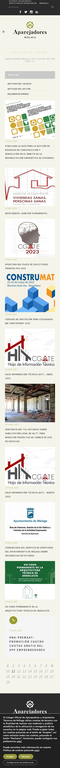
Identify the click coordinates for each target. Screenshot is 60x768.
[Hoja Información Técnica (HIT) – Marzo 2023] (30, 466)
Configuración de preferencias (20, 762)
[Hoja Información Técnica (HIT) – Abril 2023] (30, 348)
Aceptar (10, 756)
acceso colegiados (20, 1)
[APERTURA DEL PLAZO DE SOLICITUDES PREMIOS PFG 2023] (30, 238)
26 (46, 676)
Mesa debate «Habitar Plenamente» (26, 213)
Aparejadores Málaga (17, 59)
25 (41, 676)
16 (41, 671)
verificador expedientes (23, 3)
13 (24, 671)
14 (30, 671)
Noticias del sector (19, 89)
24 (35, 676)
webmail (44, 3)
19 (8, 676)
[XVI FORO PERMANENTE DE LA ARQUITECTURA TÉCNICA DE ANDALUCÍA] (30, 580)
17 (46, 671)
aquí (19, 741)
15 (35, 671)
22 (24, 676)
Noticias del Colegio (20, 83)
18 (52, 671)
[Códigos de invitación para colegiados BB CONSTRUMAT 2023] (30, 293)
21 (19, 676)
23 (30, 676)
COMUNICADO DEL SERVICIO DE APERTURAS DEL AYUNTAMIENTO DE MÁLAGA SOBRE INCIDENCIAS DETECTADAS (29, 551)
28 (8, 682)
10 (8, 671)
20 (13, 676)
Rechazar (26, 756)
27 (52, 676)
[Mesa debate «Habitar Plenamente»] (30, 187)
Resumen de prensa (18, 94)
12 (19, 671)
